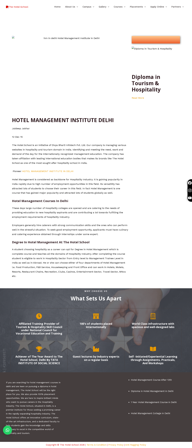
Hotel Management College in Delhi (150, 413)
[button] (76, 6)
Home (57, 6)
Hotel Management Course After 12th (151, 380)
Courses (118, 6)
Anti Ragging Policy (135, 445)
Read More (138, 97)
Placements (136, 6)
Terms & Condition (96, 445)
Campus (86, 6)
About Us (70, 6)
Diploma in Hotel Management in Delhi (152, 391)
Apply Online (157, 6)
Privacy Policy (115, 445)
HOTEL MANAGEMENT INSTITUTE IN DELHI (48, 171)
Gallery (102, 6)
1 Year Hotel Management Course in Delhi (154, 402)
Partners (176, 6)
